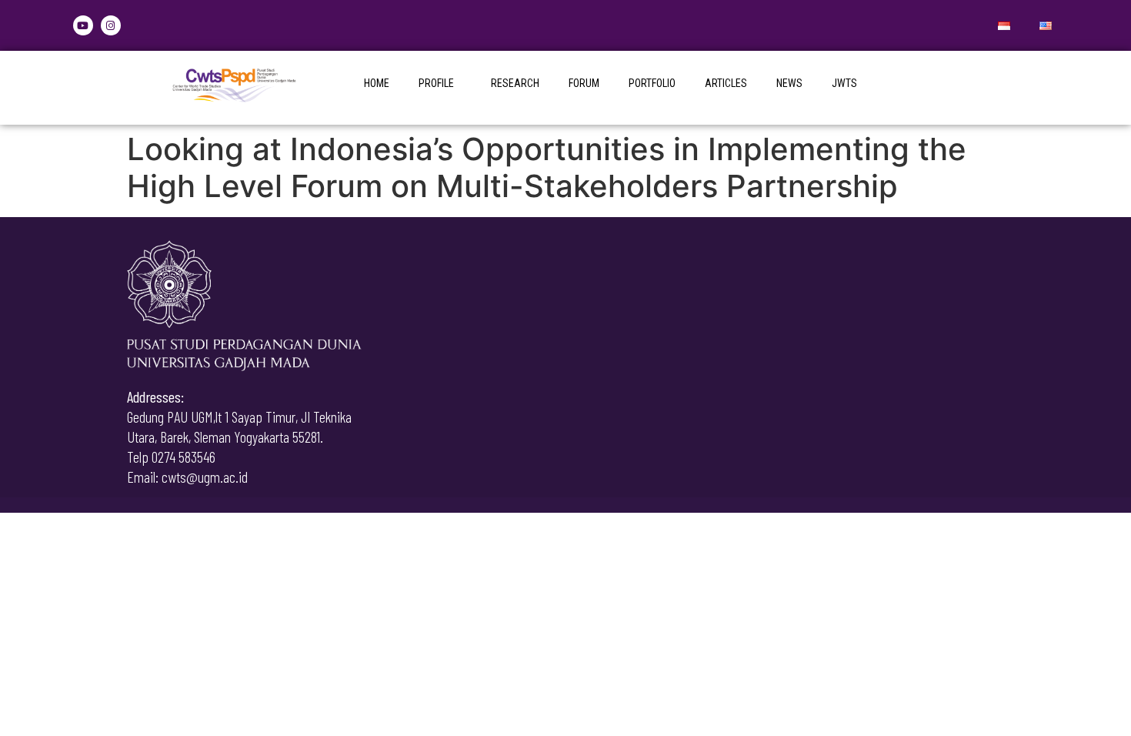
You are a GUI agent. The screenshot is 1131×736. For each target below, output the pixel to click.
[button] (440, 83)
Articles (726, 83)
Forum (584, 83)
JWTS (844, 83)
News (789, 83)
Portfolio (652, 83)
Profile (436, 83)
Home (376, 83)
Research (515, 83)
